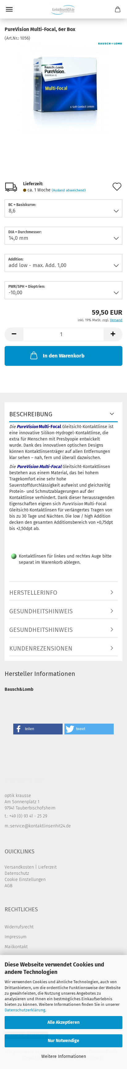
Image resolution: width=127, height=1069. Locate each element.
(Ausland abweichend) (69, 190)
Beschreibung (30, 414)
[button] (14, 334)
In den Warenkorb (63, 356)
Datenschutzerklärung (25, 1010)
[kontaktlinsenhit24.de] (63, 9)
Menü (9, 9)
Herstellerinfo (33, 592)
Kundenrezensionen (40, 648)
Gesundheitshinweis (41, 611)
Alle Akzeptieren (63, 1022)
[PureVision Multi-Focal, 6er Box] (63, 87)
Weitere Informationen (63, 1056)
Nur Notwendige (63, 1040)
